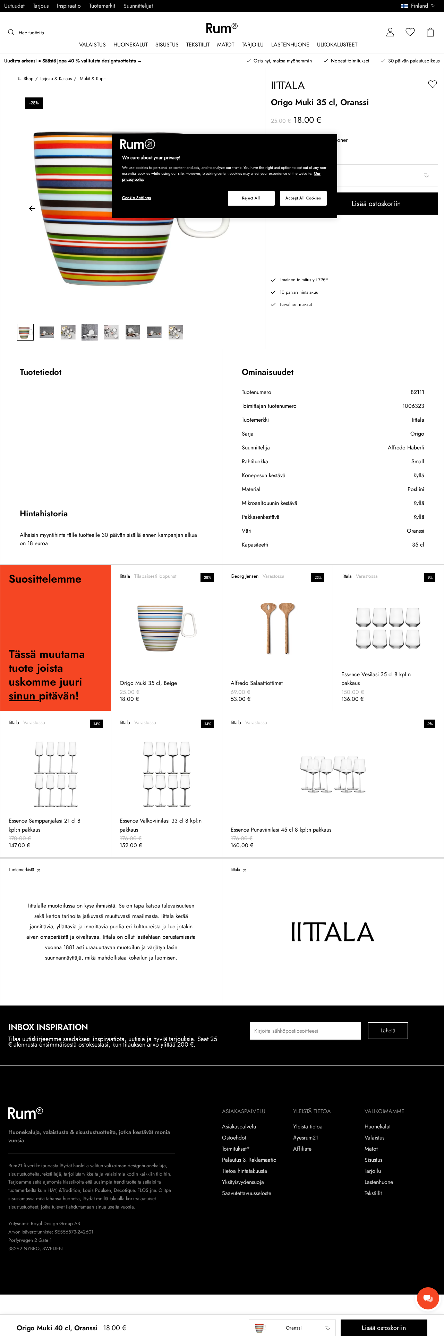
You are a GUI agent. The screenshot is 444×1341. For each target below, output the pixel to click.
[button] (420, 6)
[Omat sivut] (390, 32)
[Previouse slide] (32, 209)
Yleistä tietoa (308, 1126)
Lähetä (388, 1030)
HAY (52, 1190)
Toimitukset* (236, 1149)
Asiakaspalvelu (239, 1126)
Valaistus (374, 1138)
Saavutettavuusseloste (246, 1193)
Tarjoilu (373, 1171)
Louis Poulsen (97, 1190)
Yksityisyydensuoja (243, 1182)
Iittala (418, 420)
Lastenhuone (379, 1182)
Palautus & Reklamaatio (249, 1160)
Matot (371, 1149)
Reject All (251, 198)
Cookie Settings (136, 197)
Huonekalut (378, 1126)
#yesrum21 (305, 1138)
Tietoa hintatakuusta (244, 1171)
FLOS (142, 1190)
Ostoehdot (234, 1138)
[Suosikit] (410, 32)
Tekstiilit (373, 1193)
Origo (417, 434)
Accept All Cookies (303, 198)
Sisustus (373, 1160)
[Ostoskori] (430, 32)
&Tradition (69, 1190)
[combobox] (418, 6)
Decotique (124, 1190)
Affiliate (302, 1149)
